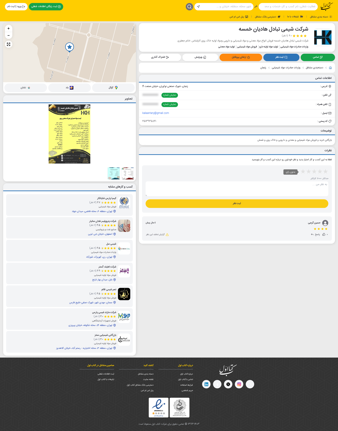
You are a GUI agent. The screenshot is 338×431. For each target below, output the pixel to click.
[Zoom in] (8, 28)
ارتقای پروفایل (239, 57)
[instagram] (239, 384)
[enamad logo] (158, 407)
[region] (69, 52)
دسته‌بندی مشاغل (314, 68)
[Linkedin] (206, 384)
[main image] (69, 134)
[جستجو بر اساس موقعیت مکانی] (198, 6)
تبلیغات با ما (293, 16)
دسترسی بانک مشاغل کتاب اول (140, 385)
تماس (316, 57)
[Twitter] (228, 384)
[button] (69, 47)
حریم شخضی (187, 390)
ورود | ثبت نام (14, 6)
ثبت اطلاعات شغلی (106, 374)
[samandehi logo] (179, 408)
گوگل (111, 88)
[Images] (128, 173)
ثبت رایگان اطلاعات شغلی (44, 6)
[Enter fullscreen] (8, 44)
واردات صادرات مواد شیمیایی (286, 68)
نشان (23, 88)
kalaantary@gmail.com (155, 113)
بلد (67, 88)
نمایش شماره (169, 95)
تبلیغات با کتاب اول (106, 379)
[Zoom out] (8, 35)
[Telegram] (250, 384)
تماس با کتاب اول (185, 379)
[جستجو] (189, 6)
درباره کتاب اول (186, 374)
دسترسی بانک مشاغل (266, 17)
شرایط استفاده (186, 385)
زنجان (263, 68)
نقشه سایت (148, 379)
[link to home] (330, 67)
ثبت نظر (279, 57)
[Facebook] (217, 384)
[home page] (327, 6)
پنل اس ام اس (237, 17)
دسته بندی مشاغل (319, 17)
